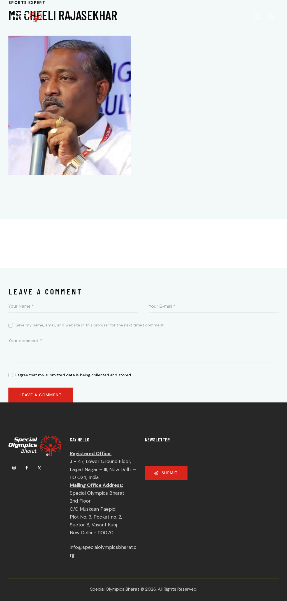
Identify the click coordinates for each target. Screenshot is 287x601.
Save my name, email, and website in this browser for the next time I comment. (90, 325)
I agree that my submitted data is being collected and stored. (73, 374)
